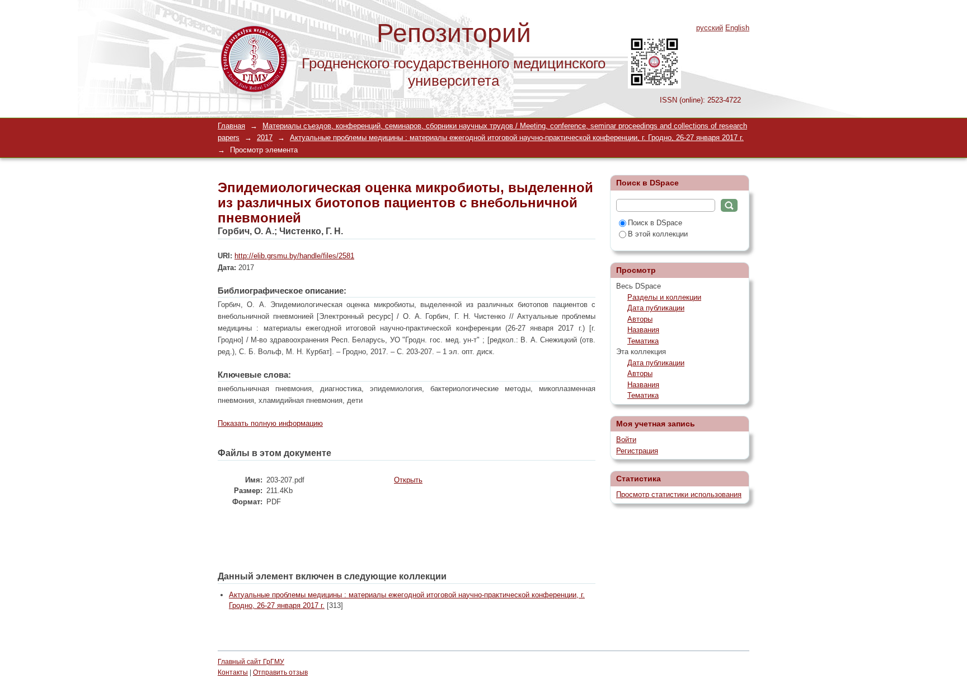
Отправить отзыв (280, 672)
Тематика (643, 341)
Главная (231, 126)
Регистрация (637, 451)
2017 (265, 137)
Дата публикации (655, 308)
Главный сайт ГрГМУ (251, 662)
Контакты (233, 672)
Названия (643, 330)
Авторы (640, 319)
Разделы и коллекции (664, 297)
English (737, 28)
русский (709, 28)
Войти (626, 439)
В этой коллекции (658, 234)
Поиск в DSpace (655, 223)
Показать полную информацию (270, 423)
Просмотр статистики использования (678, 494)
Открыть (408, 480)
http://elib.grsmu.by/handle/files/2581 (294, 256)
